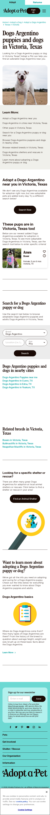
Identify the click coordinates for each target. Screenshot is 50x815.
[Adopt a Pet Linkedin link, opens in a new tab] (39, 727)
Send (38, 699)
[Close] (47, 792)
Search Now (25, 209)
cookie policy (22, 801)
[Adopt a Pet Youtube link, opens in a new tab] (29, 727)
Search (25, 353)
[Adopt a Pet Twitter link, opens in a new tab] (17, 727)
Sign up (33, 11)
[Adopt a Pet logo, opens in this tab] (25, 776)
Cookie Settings (25, 810)
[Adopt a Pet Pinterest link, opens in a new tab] (23, 727)
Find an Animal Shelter (25, 498)
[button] (44, 251)
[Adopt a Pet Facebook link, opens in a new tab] (11, 727)
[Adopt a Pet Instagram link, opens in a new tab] (34, 727)
